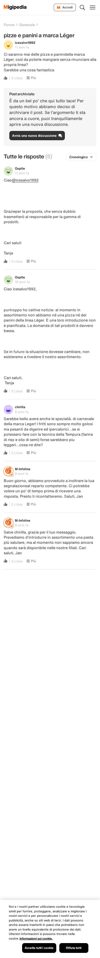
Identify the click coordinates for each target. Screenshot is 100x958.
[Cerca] (82, 7)
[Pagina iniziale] (15, 7)
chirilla (20, 406)
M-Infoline (22, 468)
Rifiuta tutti (73, 948)
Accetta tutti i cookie (39, 948)
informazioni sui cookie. (36, 938)
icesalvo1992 (25, 42)
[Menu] (92, 7)
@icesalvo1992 (25, 180)
